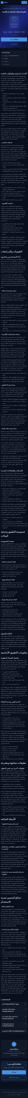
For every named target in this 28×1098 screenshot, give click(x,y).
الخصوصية (12, 1094)
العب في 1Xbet (14, 39)
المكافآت (6, 58)
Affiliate (19, 1094)
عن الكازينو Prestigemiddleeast (11, 55)
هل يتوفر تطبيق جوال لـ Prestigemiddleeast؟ (8, 1025)
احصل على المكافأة (14, 1077)
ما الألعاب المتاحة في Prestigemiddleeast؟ (13, 1031)
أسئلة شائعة (6, 64)
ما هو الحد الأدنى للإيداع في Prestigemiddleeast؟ (8, 1010)
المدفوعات (6, 61)
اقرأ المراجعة (14, 44)
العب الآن (24, 2)
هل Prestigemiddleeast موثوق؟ (10, 1004)
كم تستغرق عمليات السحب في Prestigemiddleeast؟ (10, 1017)
